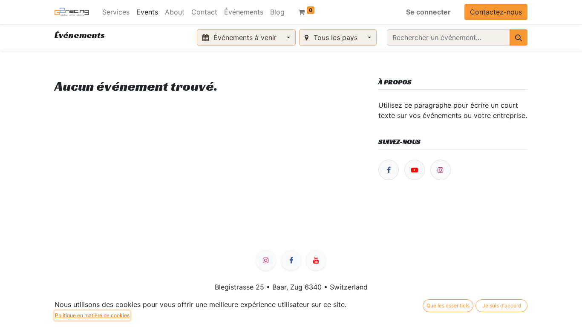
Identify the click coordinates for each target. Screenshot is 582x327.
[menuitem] (116, 11)
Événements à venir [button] (245, 37)
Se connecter (428, 12)
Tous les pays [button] (335, 37)
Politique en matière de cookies (92, 315)
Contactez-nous (496, 12)
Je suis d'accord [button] (501, 305)
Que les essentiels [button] (448, 305)
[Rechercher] (518, 37)
